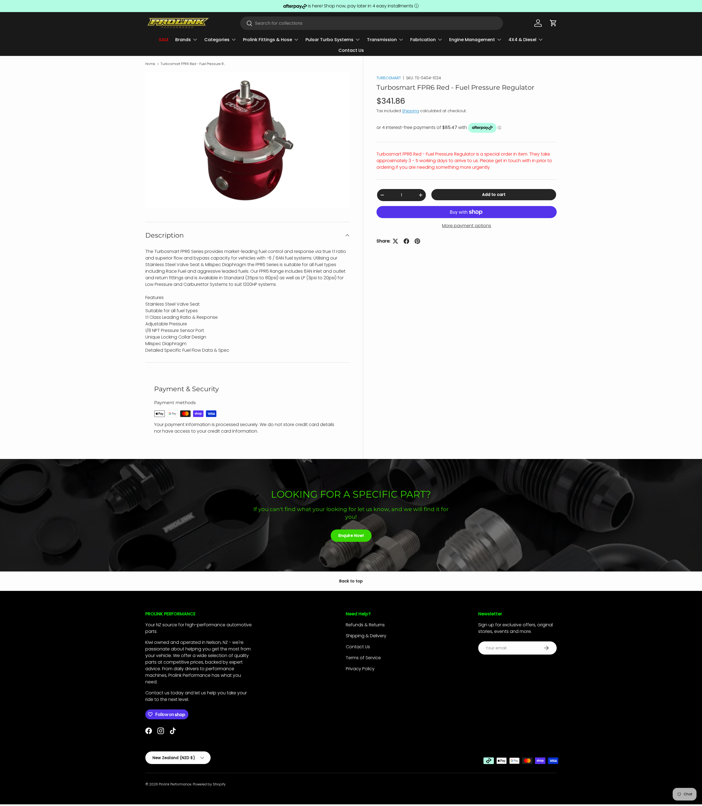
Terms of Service (363, 658)
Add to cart (493, 194)
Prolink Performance (175, 784)
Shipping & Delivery (366, 636)
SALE (164, 39)
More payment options (466, 225)
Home (150, 64)
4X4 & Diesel (522, 39)
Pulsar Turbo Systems (329, 39)
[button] (553, 23)
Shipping (410, 111)
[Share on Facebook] (406, 241)
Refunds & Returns (365, 625)
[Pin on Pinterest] (417, 241)
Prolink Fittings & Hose (267, 39)
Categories (217, 39)
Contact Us (351, 50)
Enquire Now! (351, 535)
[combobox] (371, 23)
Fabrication (423, 39)
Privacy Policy (360, 669)
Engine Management (472, 39)
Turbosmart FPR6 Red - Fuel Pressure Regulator (193, 64)
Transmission (382, 39)
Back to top (351, 581)
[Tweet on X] (395, 241)
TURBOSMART (389, 78)
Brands (183, 39)
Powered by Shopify (209, 784)
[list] (248, 140)
